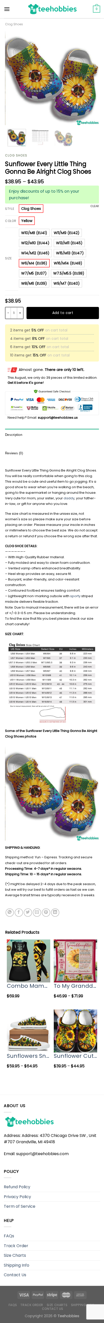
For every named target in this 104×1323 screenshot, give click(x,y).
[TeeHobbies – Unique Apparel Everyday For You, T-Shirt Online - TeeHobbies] (52, 9)
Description (13, 435)
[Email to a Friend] (37, 912)
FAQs (9, 1236)
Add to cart (62, 312)
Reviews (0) (14, 453)
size (8, 258)
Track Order (16, 1246)
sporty (75, 596)
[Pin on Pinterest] (46, 912)
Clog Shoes (14, 24)
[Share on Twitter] (28, 912)
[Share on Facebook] (19, 912)
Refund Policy (17, 1187)
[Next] (90, 78)
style (9, 209)
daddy (69, 498)
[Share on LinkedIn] (55, 912)
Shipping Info (16, 1265)
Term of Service (19, 1206)
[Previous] (13, 78)
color (10, 221)
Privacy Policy (17, 1197)
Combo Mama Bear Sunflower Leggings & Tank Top (28, 985)
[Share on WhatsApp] (10, 912)
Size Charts (15, 1255)
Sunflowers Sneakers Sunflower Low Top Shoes (28, 1055)
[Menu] (7, 9)
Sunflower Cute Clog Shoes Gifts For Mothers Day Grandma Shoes (75, 1055)
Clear (94, 206)
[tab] (52, 435)
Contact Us (15, 1275)
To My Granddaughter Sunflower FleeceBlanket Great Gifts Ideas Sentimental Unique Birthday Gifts (75, 985)
